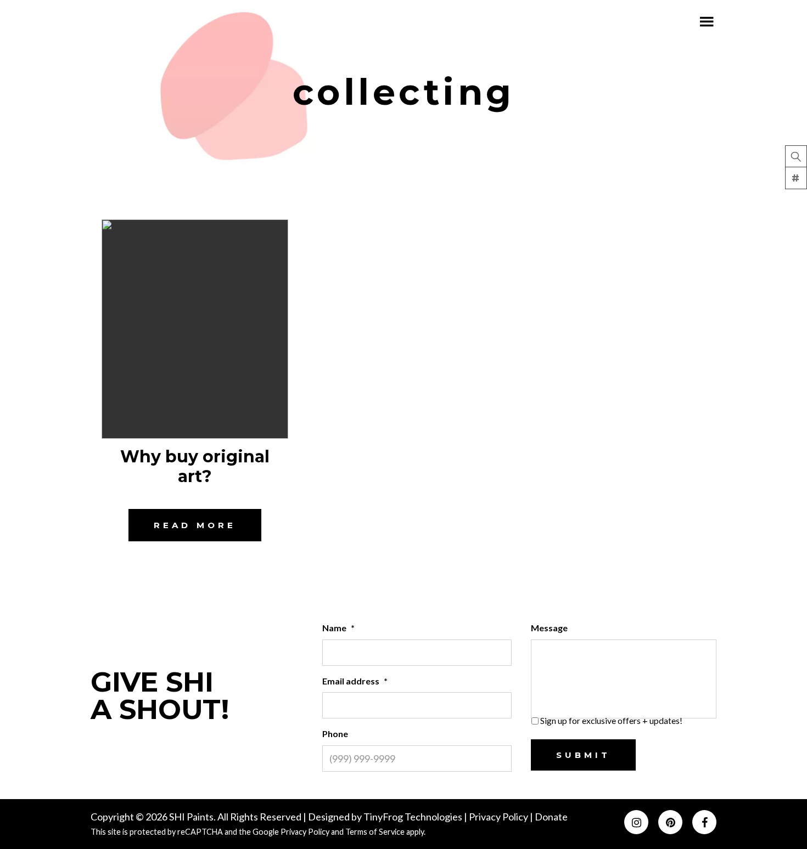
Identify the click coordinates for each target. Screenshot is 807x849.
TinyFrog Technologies (412, 817)
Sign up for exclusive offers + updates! (611, 720)
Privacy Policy (499, 817)
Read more (195, 525)
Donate (551, 817)
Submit (583, 755)
